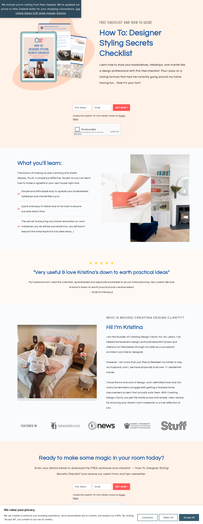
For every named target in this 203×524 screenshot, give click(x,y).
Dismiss (61, 13)
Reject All (168, 517)
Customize (147, 517)
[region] (101, 514)
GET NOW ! (121, 107)
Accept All (189, 517)
